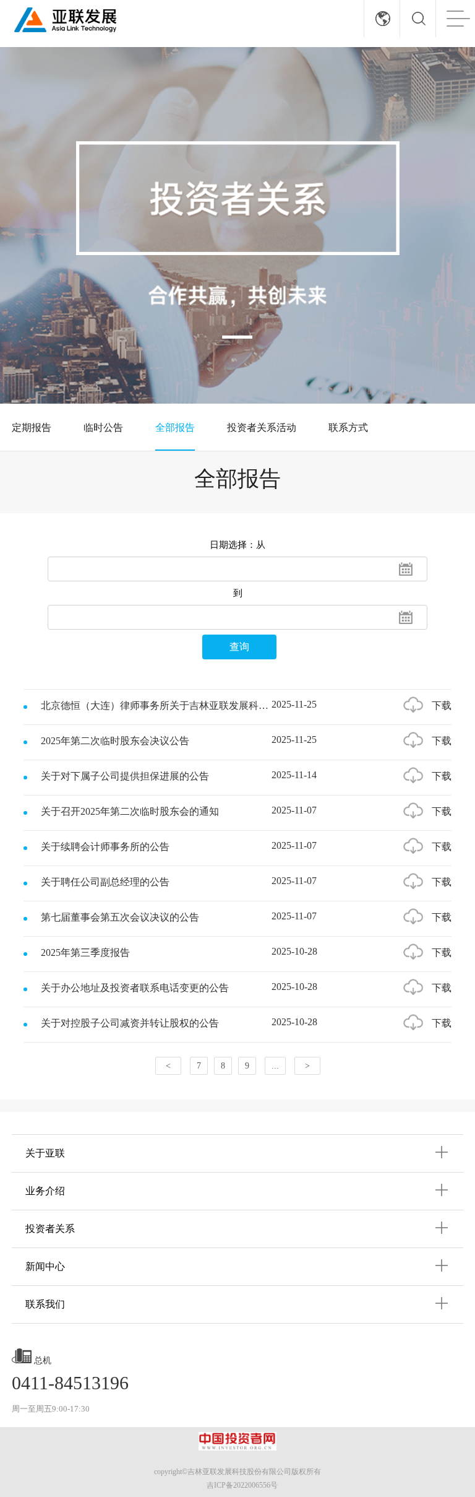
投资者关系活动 (261, 427)
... (275, 1065)
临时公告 (103, 427)
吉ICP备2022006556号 (242, 1485)
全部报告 (175, 427)
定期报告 (31, 427)
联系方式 (348, 427)
